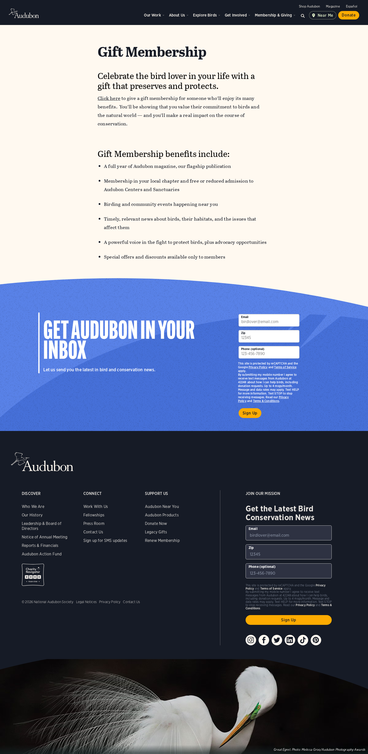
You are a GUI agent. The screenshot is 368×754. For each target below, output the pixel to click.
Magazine (333, 6)
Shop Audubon (309, 6)
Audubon (24, 13)
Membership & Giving (273, 15)
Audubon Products (162, 515)
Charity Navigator (33, 575)
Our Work (152, 15)
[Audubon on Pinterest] (316, 640)
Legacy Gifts (156, 532)
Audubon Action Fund (42, 554)
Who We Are (33, 506)
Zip (243, 333)
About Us (177, 15)
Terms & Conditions (266, 401)
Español (351, 6)
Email (245, 317)
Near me (325, 15)
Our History (32, 515)
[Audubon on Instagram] (251, 640)
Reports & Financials (40, 545)
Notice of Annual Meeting (44, 537)
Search (303, 15)
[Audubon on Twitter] (277, 640)
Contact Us (93, 532)
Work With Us (95, 506)
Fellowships (93, 515)
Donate (349, 15)
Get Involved (236, 15)
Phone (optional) (253, 349)
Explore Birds (205, 15)
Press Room (93, 523)
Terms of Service (285, 367)
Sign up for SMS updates (105, 540)
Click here (109, 98)
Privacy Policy (258, 367)
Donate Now (156, 523)
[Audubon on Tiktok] (303, 640)
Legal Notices (86, 602)
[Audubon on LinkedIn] (290, 640)
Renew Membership (162, 540)
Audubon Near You (162, 506)
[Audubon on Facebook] (264, 640)
